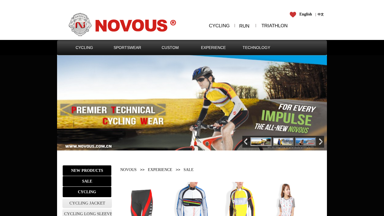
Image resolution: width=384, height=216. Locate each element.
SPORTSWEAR (127, 47)
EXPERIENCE (213, 47)
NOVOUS (128, 170)
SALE (189, 170)
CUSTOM (170, 47)
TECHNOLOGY (256, 47)
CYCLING (84, 47)
